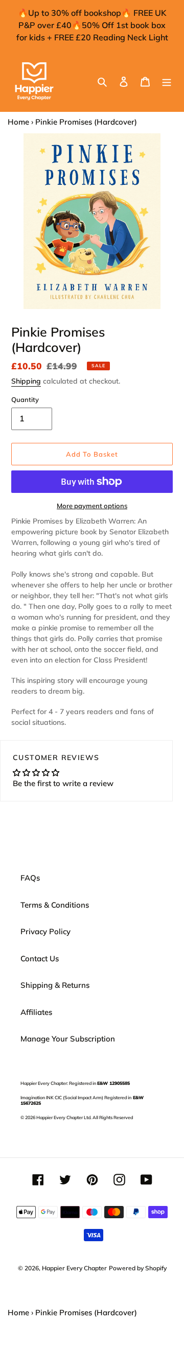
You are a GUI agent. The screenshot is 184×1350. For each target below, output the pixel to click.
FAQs (30, 878)
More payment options (92, 506)
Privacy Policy (45, 931)
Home (18, 122)
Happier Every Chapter (74, 1268)
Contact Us (39, 958)
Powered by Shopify (138, 1268)
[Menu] (166, 81)
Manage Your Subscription (67, 1039)
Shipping (26, 381)
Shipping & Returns (54, 985)
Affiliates (36, 1012)
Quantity (25, 399)
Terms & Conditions (54, 905)
